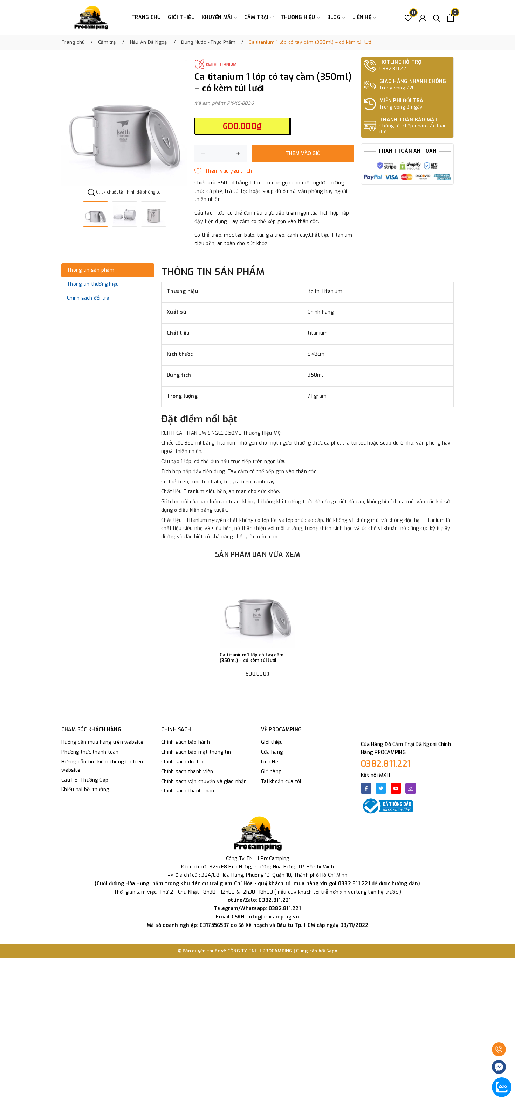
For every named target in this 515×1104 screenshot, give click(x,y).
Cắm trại (257, 17)
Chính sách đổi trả (182, 762)
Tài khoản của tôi (281, 781)
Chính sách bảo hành (185, 742)
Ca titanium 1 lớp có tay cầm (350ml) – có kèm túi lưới (251, 657)
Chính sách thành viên (187, 771)
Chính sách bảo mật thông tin (196, 752)
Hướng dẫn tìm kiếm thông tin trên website (102, 766)
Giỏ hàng (271, 771)
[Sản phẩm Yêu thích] (408, 17)
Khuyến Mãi (218, 17)
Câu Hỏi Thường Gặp (85, 780)
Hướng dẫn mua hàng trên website (102, 742)
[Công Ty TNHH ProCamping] (91, 17)
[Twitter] (381, 788)
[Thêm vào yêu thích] (223, 171)
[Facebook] (366, 788)
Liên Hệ (269, 762)
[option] (124, 123)
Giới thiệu (181, 17)
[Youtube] (396, 788)
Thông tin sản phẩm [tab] (91, 270)
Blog (334, 17)
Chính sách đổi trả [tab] (88, 298)
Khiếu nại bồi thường (85, 789)
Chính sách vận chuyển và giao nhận (204, 781)
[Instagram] (410, 788)
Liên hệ (362, 17)
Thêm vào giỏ (303, 153)
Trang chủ (146, 17)
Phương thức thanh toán (90, 752)
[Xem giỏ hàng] (450, 18)
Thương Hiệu (299, 17)
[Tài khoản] (422, 17)
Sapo (332, 951)
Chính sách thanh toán (187, 791)
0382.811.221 (386, 763)
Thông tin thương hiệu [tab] (93, 284)
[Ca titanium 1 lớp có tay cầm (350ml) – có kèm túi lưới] (257, 610)
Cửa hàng (272, 752)
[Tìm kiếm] (436, 17)
